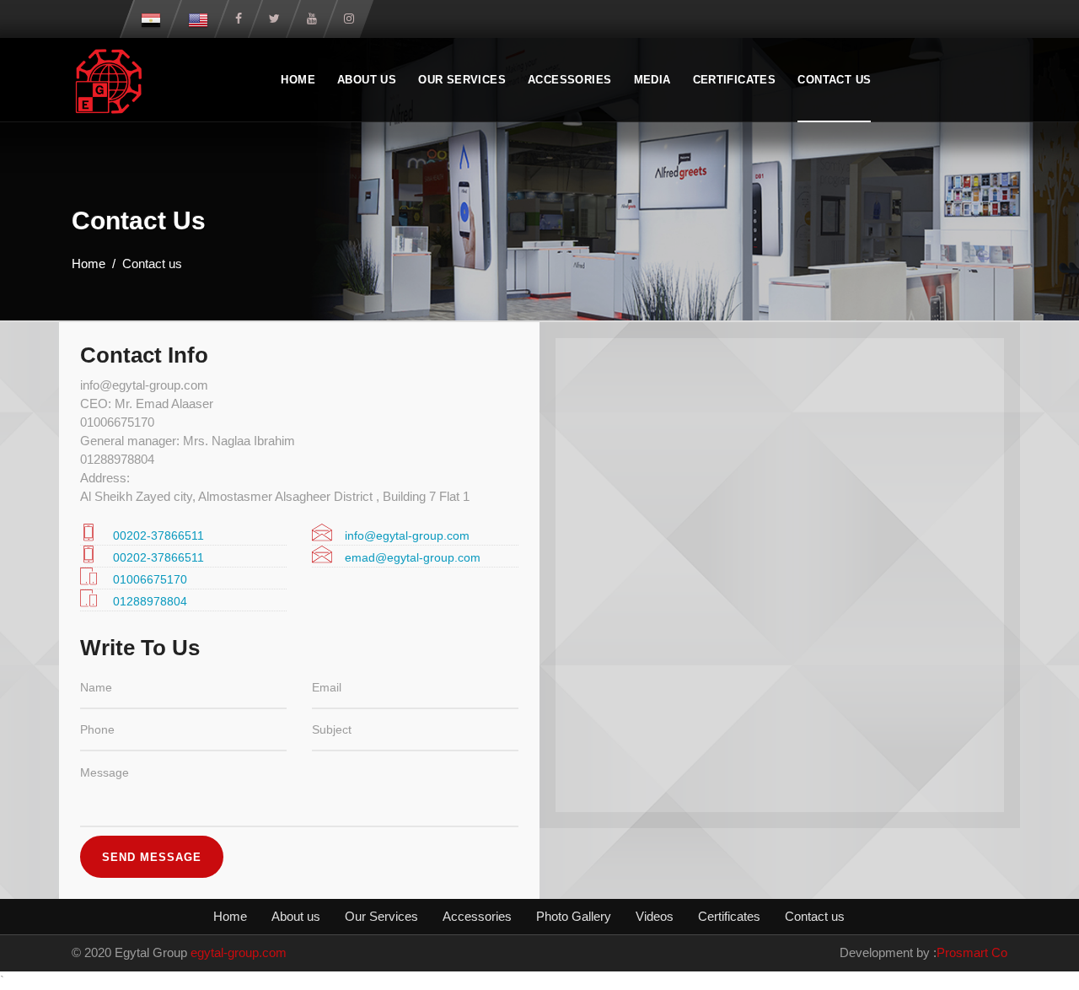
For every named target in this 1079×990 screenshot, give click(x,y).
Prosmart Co (972, 952)
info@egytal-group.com (407, 535)
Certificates (734, 79)
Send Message (151, 857)
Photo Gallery (573, 916)
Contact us (834, 79)
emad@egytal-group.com (412, 557)
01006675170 (150, 579)
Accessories (569, 79)
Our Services (462, 79)
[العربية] (151, 19)
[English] (198, 19)
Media (652, 79)
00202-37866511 (158, 535)
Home (298, 79)
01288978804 (150, 601)
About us (366, 79)
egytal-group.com (239, 952)
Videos (655, 916)
